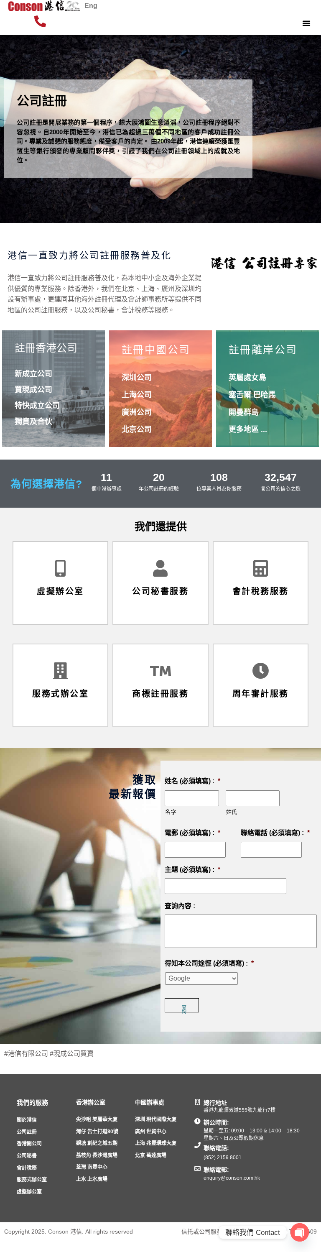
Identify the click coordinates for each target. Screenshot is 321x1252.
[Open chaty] (299, 1232)
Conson (58, 1231)
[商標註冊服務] (160, 670)
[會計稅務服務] (260, 568)
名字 (170, 812)
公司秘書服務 (160, 591)
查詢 (184, 1008)
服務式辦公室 (60, 693)
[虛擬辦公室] (60, 568)
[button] (306, 23)
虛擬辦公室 (60, 591)
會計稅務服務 (260, 591)
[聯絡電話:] (197, 1145)
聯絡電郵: (216, 1169)
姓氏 (231, 812)
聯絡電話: (216, 1148)
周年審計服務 (260, 693)
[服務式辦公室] (60, 670)
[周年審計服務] (260, 670)
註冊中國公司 (156, 349)
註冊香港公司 (46, 348)
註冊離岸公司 (263, 349)
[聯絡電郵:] (197, 1168)
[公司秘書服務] (160, 568)
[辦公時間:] (197, 1121)
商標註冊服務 (160, 693)
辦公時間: (216, 1122)
